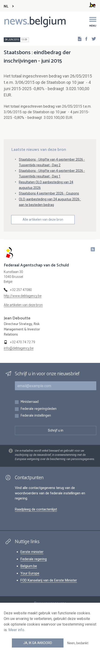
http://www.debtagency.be (22, 296)
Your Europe (29, 573)
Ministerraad (29, 402)
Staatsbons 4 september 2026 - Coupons (49, 193)
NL (6, 6)
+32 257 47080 (21, 290)
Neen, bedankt (77, 643)
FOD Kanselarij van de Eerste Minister (48, 580)
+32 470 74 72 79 (22, 342)
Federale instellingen (35, 415)
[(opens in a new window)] (84, 38)
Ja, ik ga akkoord (37, 643)
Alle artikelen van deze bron (43, 219)
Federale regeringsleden (38, 409)
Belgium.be (28, 566)
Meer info (16, 630)
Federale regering (33, 559)
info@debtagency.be (18, 348)
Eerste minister (31, 552)
